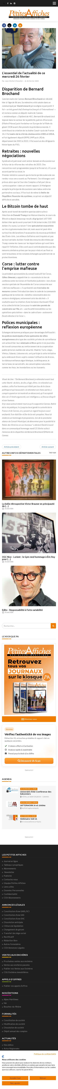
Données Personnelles (14, 890)
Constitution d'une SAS (14, 915)
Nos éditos (8, 1045)
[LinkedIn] (11, 3)
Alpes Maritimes (11, 999)
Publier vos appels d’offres (16, 986)
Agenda (6, 779)
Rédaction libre (10, 940)
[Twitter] (4, 3)
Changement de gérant (14, 929)
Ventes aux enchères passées (17, 965)
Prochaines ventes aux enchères (18, 961)
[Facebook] (7, 3)
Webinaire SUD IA (28, 819)
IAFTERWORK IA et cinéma (32, 805)
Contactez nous (11, 879)
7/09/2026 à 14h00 (29, 816)
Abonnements (10, 868)
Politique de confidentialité (45, 1054)
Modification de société (14, 1024)
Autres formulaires (12, 944)
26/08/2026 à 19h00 (29, 789)
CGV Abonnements (12, 897)
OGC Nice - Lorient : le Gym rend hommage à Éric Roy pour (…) (28, 558)
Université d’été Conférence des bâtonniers (35, 793)
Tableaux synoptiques (13, 865)
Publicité (8, 876)
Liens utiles (9, 886)
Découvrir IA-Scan (30, 760)
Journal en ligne (11, 861)
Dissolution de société (14, 1027)
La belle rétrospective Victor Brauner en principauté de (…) (28, 505)
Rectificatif (9, 937)
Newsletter (9, 872)
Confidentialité (10, 894)
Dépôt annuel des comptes (15, 1031)
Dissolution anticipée (13, 922)
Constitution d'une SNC (14, 918)
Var (5, 1003)
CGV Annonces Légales (14, 948)
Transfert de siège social (15, 933)
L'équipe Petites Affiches (15, 883)
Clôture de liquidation (13, 926)
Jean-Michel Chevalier (14, 81)
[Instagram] (14, 3)
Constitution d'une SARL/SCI (17, 911)
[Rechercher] (53, 625)
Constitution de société (14, 1020)
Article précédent (11, 447)
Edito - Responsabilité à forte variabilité (22, 610)
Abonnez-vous (30, 719)
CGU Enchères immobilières (16, 972)
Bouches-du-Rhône (12, 1006)
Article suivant (48, 447)
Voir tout (52, 453)
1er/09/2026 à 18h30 (30, 802)
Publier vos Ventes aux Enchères (18, 968)
